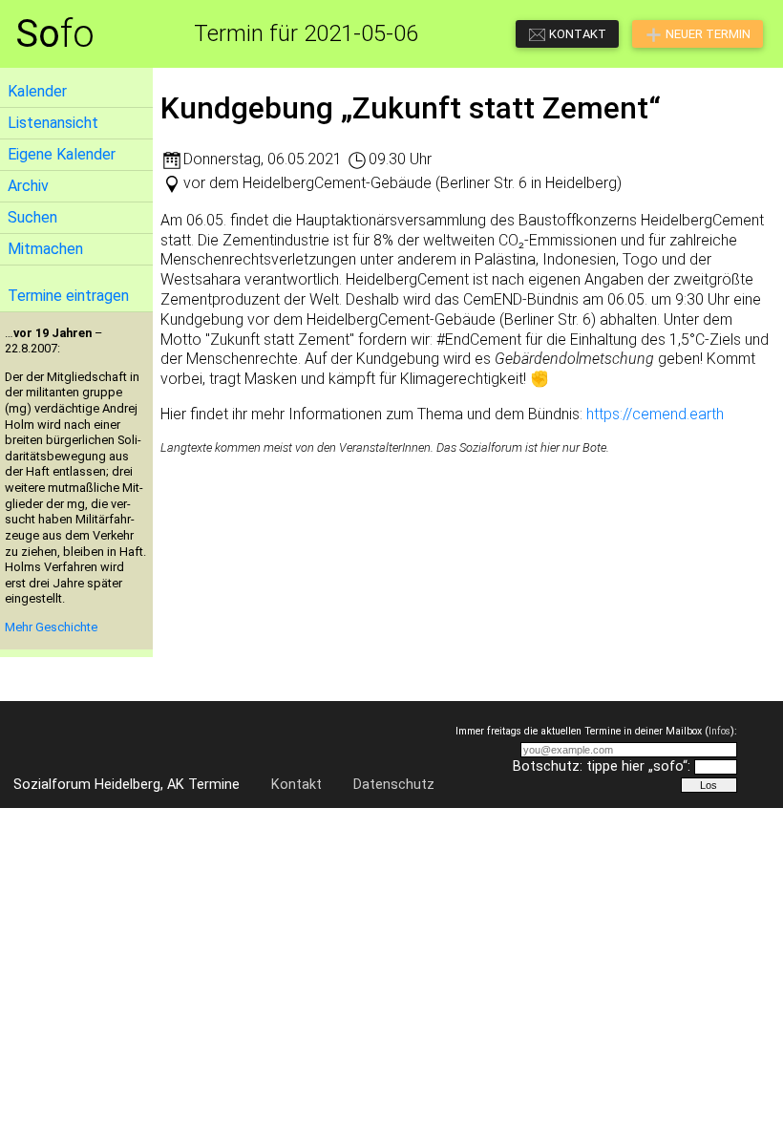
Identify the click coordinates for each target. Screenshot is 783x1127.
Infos (719, 731)
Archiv (28, 186)
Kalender (37, 91)
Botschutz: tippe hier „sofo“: (601, 766)
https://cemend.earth (655, 414)
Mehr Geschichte (51, 627)
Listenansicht (53, 123)
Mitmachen (45, 249)
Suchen (32, 217)
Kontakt (296, 784)
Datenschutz (393, 784)
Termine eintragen (68, 296)
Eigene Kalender (62, 154)
